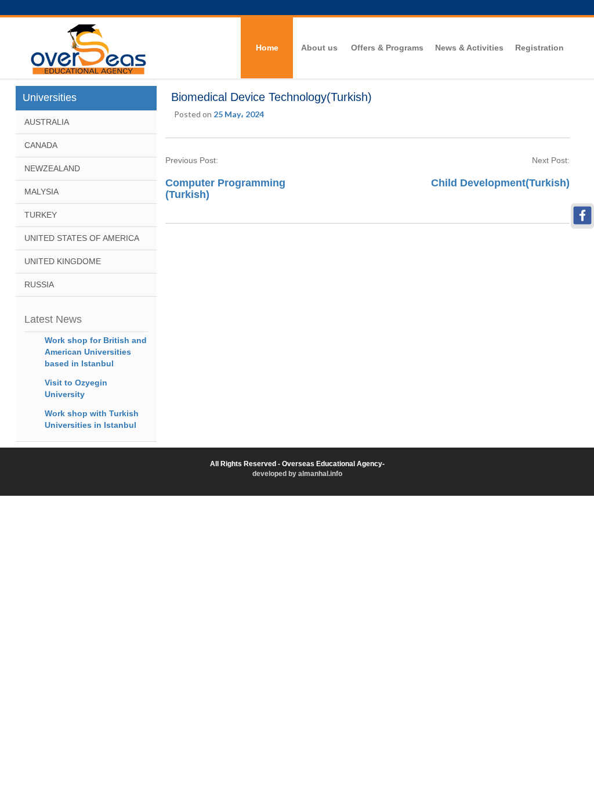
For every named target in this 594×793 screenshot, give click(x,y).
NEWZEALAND (52, 168)
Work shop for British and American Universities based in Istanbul (96, 352)
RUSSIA (39, 284)
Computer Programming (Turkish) (225, 188)
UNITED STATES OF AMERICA (81, 238)
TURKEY (40, 214)
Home (267, 47)
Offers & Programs (387, 47)
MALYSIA (41, 191)
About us (319, 47)
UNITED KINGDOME (62, 261)
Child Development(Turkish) (499, 183)
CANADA (40, 145)
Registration (539, 47)
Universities (50, 97)
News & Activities (469, 47)
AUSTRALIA (46, 122)
